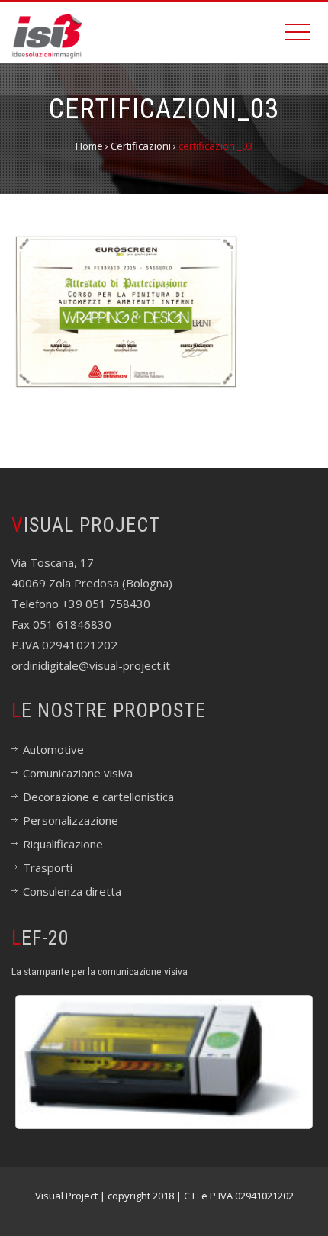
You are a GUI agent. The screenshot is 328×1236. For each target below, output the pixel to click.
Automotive (53, 749)
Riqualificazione (63, 843)
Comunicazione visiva (78, 773)
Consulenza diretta (72, 891)
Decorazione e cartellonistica (98, 796)
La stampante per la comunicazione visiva (99, 971)
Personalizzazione (70, 820)
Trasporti (47, 867)
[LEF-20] (164, 1062)
